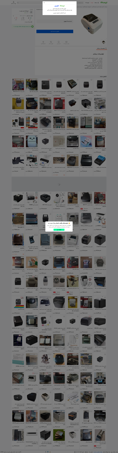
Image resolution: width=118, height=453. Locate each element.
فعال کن (59, 229)
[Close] (44, 3)
